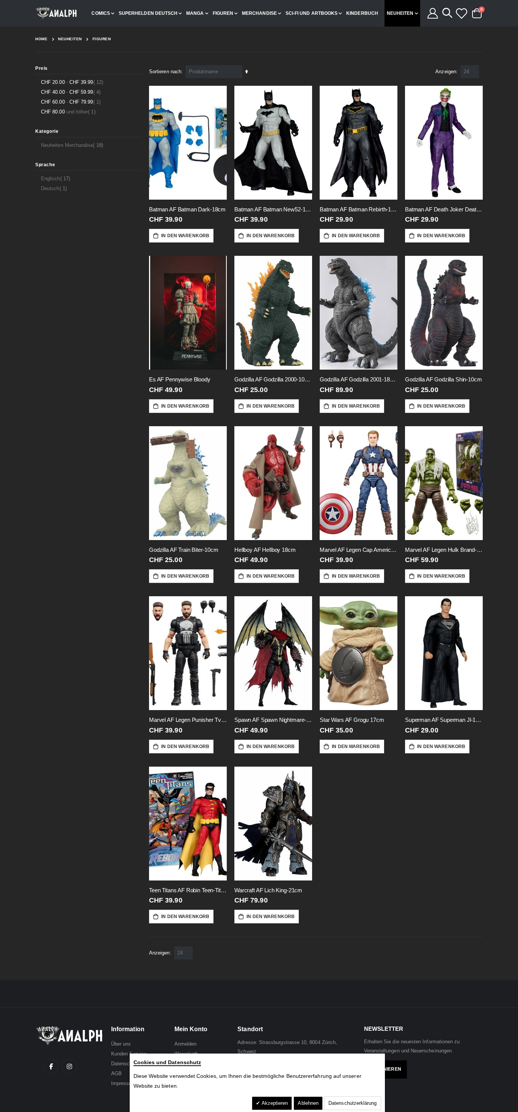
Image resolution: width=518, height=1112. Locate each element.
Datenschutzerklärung (352, 1103)
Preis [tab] (41, 68)
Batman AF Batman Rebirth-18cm (358, 209)
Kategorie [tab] (46, 131)
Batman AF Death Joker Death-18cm (444, 209)
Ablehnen (308, 1103)
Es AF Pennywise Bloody (179, 379)
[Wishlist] (461, 13)
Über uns (121, 1044)
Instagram (69, 1066)
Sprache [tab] (45, 164)
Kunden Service (128, 1054)
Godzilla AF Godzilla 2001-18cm (358, 379)
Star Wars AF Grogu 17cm (352, 720)
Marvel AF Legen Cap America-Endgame (358, 550)
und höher (69, 112)
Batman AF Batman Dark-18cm (187, 209)
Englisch (56, 178)
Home (41, 39)
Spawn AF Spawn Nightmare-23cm (273, 720)
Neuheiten (70, 39)
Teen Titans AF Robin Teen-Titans (188, 890)
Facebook (51, 1066)
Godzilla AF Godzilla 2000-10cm (273, 379)
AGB (116, 1073)
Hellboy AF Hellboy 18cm (265, 550)
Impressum (123, 1083)
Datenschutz (125, 1063)
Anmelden (185, 1044)
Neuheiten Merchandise (73, 145)
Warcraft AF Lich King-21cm (268, 890)
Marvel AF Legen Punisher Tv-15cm (188, 720)
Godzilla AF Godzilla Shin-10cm (443, 379)
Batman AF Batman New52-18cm (273, 209)
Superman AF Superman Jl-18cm (444, 720)
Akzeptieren (274, 1103)
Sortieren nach (165, 71)
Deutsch (55, 188)
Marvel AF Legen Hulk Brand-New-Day (444, 550)
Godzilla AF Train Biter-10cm (183, 550)
